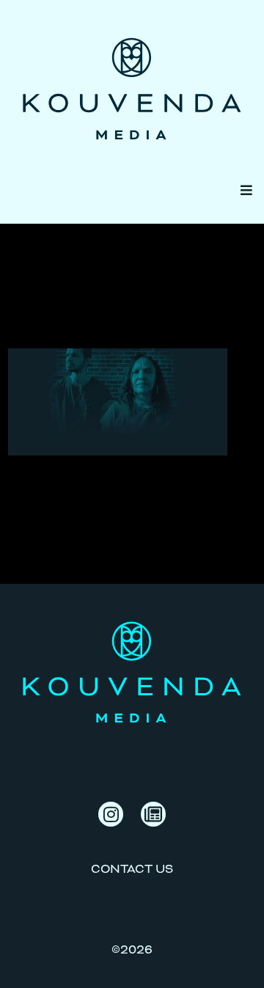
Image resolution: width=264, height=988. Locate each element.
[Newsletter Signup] (153, 814)
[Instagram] (110, 814)
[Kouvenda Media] (132, 78)
